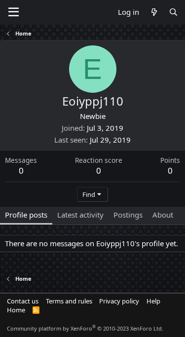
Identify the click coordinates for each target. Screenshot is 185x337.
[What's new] (153, 12)
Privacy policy (119, 301)
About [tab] (162, 215)
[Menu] (13, 12)
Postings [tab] (128, 215)
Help (153, 301)
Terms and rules (69, 301)
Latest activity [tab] (80, 215)
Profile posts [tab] (26, 215)
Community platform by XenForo (85, 328)
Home (16, 309)
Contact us (22, 301)
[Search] (173, 12)
